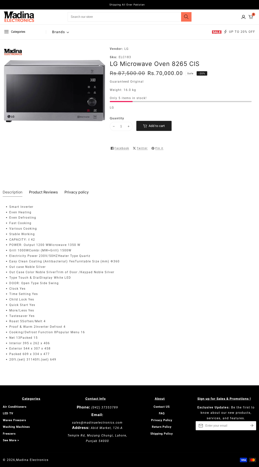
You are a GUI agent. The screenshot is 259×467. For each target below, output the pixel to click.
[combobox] (130, 17)
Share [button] (176, 148)
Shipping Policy (161, 433)
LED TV (8, 413)
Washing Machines (16, 427)
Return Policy (162, 427)
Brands (58, 32)
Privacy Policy (161, 420)
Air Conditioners (15, 406)
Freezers (9, 433)
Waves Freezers (14, 420)
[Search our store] (186, 17)
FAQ (162, 413)
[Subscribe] (251, 425)
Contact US (162, 406)
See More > (11, 440)
